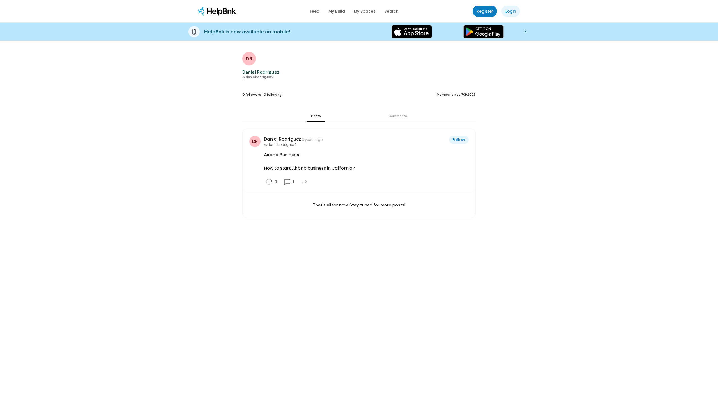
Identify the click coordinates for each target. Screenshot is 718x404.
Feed (315, 11)
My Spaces (365, 11)
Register (485, 11)
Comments (397, 116)
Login (510, 11)
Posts (316, 116)
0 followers (251, 94)
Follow (459, 140)
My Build (336, 11)
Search (392, 11)
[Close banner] (526, 32)
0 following (273, 94)
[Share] (304, 182)
